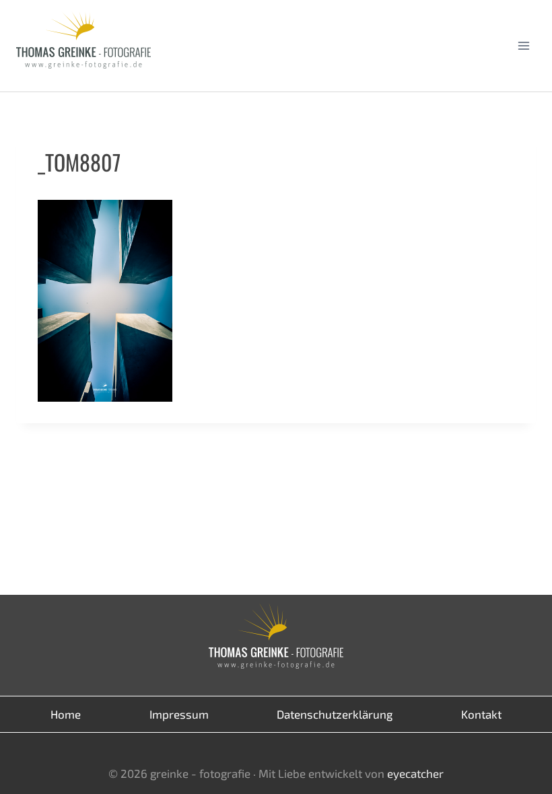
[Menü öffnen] (523, 45)
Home (65, 714)
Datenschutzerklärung (334, 714)
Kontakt (481, 714)
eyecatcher (415, 773)
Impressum (179, 714)
